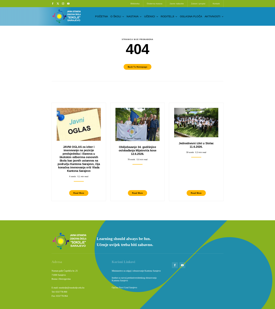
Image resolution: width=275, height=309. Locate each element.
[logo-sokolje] (67, 9)
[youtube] (68, 3)
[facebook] (53, 3)
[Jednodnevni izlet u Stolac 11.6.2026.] (196, 110)
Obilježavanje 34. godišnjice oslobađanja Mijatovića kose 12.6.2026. (137, 150)
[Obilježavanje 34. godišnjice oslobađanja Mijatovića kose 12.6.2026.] (137, 110)
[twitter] (58, 3)
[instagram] (63, 3)
